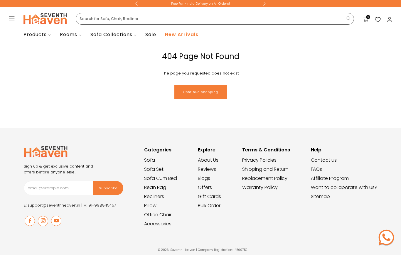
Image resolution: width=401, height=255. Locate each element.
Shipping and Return (265, 169)
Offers (205, 187)
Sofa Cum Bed (160, 178)
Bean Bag (155, 187)
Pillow (150, 205)
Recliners (154, 196)
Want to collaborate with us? (344, 187)
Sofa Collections (111, 34)
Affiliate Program (330, 178)
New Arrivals (181, 34)
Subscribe (108, 188)
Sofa (149, 160)
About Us (208, 160)
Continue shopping (200, 91)
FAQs (316, 169)
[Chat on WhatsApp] (386, 237)
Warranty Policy (260, 187)
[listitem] (200, 3)
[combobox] (215, 19)
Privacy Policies (259, 160)
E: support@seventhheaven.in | (53, 205)
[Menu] (12, 19)
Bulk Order (209, 205)
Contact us (324, 160)
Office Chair (157, 214)
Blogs (204, 178)
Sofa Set (154, 169)
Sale (150, 34)
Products (35, 34)
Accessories (157, 223)
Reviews (207, 169)
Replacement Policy (264, 178)
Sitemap (320, 196)
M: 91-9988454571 (100, 205)
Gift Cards (209, 196)
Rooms (68, 34)
